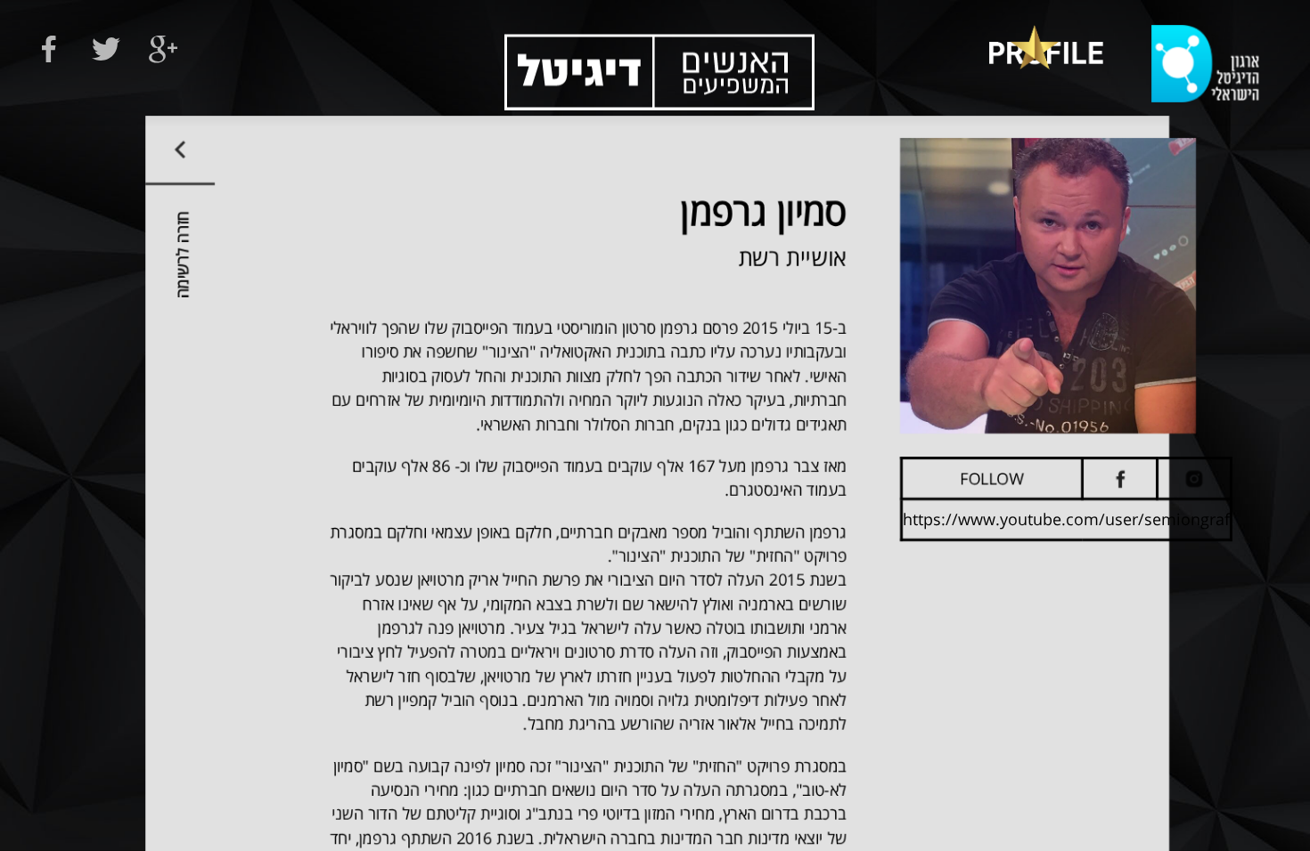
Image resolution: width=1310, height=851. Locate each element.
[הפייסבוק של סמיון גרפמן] (1119, 478)
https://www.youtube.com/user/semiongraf (1066, 519)
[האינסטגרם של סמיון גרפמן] (1194, 478)
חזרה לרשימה (181, 254)
